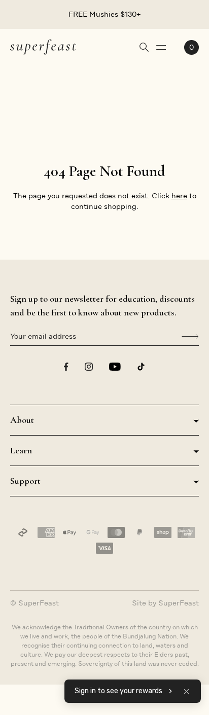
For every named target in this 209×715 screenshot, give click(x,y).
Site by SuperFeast (165, 603)
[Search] (144, 47)
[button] (186, 691)
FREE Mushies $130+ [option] (104, 14)
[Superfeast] (43, 46)
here (179, 196)
